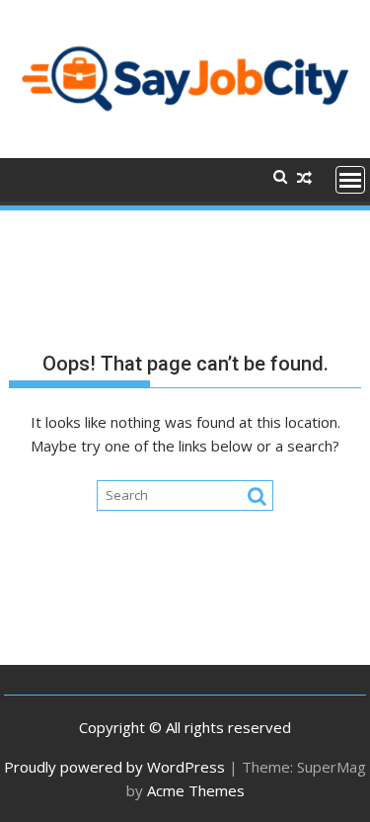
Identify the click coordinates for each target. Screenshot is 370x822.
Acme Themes (196, 790)
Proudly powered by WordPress (114, 767)
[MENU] (350, 180)
